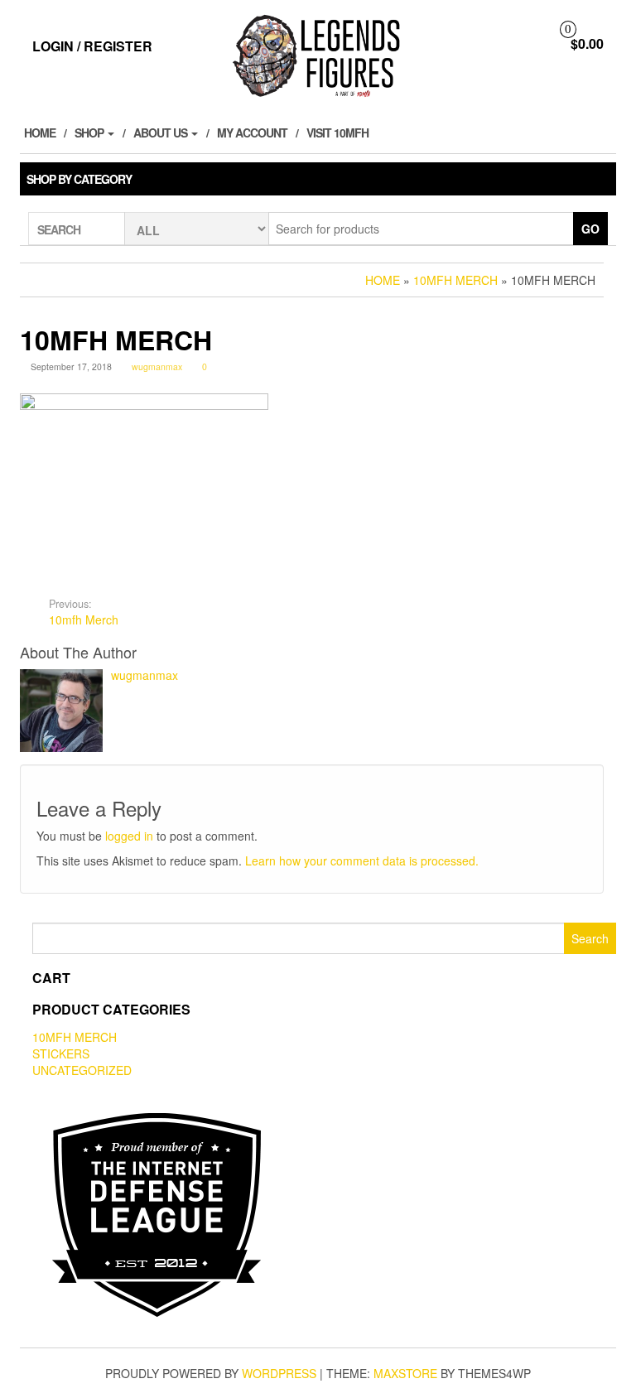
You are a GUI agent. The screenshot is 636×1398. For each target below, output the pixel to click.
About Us (161, 132)
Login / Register (92, 45)
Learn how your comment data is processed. (362, 860)
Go (590, 228)
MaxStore (405, 1373)
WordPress (279, 1373)
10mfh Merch (83, 612)
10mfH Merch (74, 1037)
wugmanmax (157, 366)
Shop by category (79, 179)
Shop (90, 132)
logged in (129, 835)
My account (252, 132)
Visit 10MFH (337, 132)
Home (39, 132)
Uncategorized (82, 1070)
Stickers (60, 1053)
